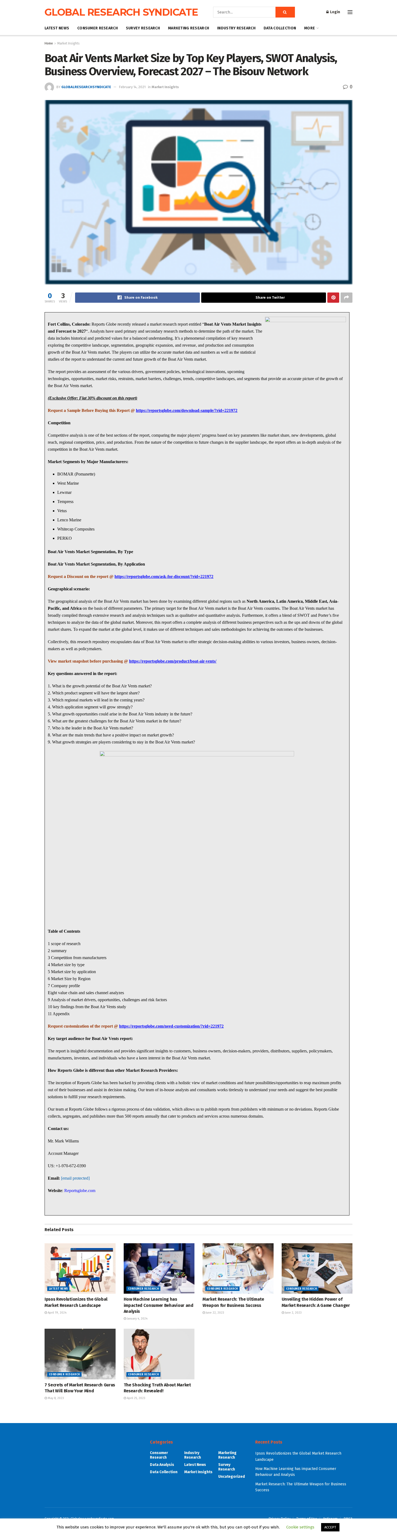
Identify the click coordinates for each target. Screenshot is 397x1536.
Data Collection (280, 28)
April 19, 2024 (56, 1312)
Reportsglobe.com (79, 1190)
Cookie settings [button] (300, 1527)
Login (334, 12)
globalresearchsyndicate (86, 87)
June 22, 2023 (214, 1312)
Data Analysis (162, 1464)
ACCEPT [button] (330, 1527)
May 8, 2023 (55, 1398)
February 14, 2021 (132, 87)
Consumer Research (97, 28)
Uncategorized (231, 1476)
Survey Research (143, 28)
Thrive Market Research (96, 1203)
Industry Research (236, 28)
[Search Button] (285, 12)
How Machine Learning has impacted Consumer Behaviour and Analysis (158, 1305)
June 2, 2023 (293, 1312)
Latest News (57, 28)
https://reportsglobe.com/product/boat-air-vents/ (172, 661)
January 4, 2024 (136, 1318)
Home (49, 43)
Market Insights (68, 43)
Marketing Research (188, 28)
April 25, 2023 (135, 1398)
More (309, 28)
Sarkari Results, (61, 1203)
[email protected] (75, 1178)
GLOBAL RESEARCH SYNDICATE (121, 12)
